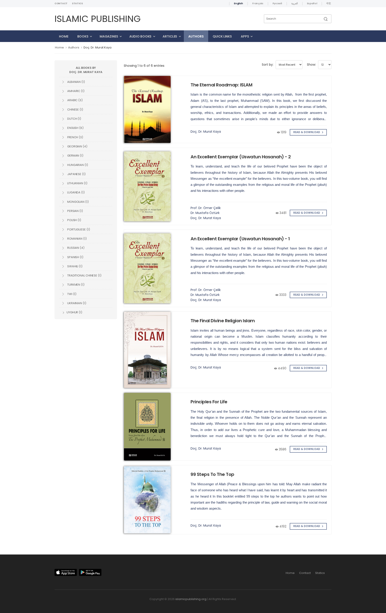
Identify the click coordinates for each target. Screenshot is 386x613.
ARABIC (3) (75, 100)
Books (82, 36)
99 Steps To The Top (212, 474)
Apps (245, 36)
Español (312, 3)
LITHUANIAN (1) (77, 183)
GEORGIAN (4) (77, 146)
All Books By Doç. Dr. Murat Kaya (85, 70)
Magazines (109, 36)
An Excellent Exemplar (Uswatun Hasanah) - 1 (240, 238)
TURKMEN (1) (75, 284)
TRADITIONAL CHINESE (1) (84, 275)
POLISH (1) (74, 220)
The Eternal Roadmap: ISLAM (221, 85)
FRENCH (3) (75, 137)
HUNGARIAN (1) (77, 165)
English (238, 3)
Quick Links (222, 36)
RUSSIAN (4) (75, 248)
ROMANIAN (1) (77, 238)
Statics (77, 3)
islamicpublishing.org (190, 599)
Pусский (277, 3)
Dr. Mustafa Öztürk (205, 213)
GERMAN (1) (75, 155)
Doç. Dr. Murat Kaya (97, 47)
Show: (311, 64)
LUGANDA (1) (76, 192)
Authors (195, 36)
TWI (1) (71, 294)
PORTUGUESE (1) (78, 229)
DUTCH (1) (74, 119)
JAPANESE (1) (76, 174)
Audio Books (140, 36)
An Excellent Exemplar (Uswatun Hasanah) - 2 (241, 157)
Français (257, 3)
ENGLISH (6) (75, 128)
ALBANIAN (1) (76, 82)
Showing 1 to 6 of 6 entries (144, 65)
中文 (328, 3)
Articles (170, 36)
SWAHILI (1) (74, 266)
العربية (294, 3)
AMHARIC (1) (75, 91)
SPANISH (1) (75, 257)
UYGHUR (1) (74, 312)
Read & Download (307, 132)
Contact (61, 3)
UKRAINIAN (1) (76, 303)
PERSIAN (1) (75, 211)
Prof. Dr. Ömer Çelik (206, 208)
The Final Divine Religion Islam (223, 320)
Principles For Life (209, 402)
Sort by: (267, 64)
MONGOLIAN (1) (78, 202)
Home (63, 36)
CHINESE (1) (75, 109)
